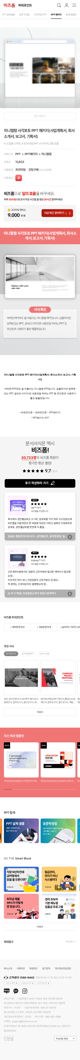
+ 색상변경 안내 (44, 627)
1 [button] (8, 789)
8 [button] (64, 789)
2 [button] (16, 789)
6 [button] (48, 789)
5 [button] (40, 789)
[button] (34, 102)
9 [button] (72, 789)
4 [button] (32, 789)
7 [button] (56, 789)
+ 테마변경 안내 (17, 627)
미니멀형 (46, 154)
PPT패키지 (31, 154)
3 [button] (24, 789)
